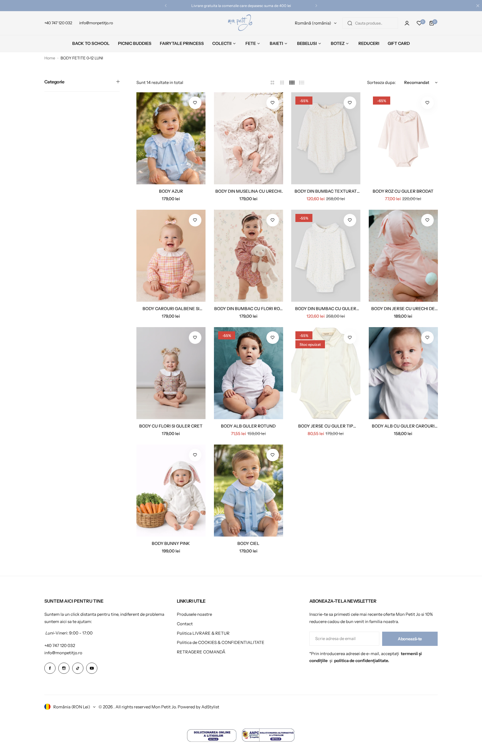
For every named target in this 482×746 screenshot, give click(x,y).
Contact (185, 623)
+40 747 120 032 (59, 645)
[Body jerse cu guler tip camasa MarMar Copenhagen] (325, 373)
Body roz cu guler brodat (403, 191)
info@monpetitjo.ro (63, 652)
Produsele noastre (194, 614)
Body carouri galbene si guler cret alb (171, 308)
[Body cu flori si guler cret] (171, 373)
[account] (407, 23)
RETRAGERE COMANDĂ (201, 652)
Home (49, 58)
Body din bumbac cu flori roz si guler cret (248, 308)
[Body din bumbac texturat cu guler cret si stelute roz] (325, 138)
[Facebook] (50, 668)
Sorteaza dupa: (381, 82)
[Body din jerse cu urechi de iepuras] (403, 256)
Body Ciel (248, 543)
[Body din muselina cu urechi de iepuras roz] (248, 138)
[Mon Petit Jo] (241, 23)
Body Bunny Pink (171, 543)
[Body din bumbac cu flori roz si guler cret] (248, 256)
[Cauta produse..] (350, 23)
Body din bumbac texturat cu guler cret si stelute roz (325, 191)
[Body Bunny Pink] (171, 491)
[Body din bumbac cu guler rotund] (325, 256)
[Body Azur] (171, 138)
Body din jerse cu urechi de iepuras (403, 308)
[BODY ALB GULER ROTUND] (248, 373)
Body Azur (171, 191)
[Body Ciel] (248, 491)
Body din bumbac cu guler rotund (325, 308)
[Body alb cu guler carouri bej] (403, 373)
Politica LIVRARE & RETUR (203, 633)
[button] (166, 5)
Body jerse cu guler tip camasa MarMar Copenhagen (325, 426)
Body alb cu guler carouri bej (403, 426)
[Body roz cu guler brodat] (403, 138)
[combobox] (370, 23)
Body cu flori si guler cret (171, 426)
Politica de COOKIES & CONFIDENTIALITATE (220, 642)
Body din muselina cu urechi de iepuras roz (248, 191)
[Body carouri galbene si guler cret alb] (171, 256)
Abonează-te (410, 638)
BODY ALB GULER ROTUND (248, 426)
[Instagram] (63, 668)
